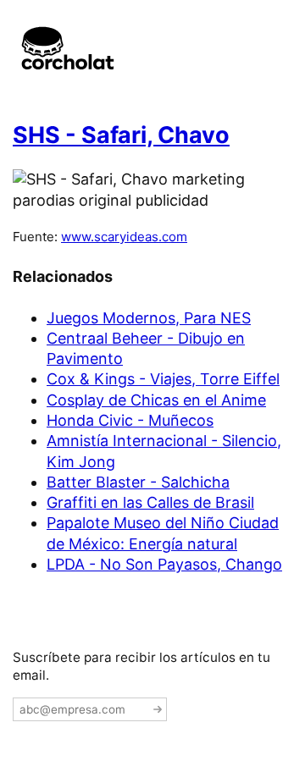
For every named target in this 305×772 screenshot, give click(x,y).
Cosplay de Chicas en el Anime (156, 400)
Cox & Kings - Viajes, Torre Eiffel (163, 379)
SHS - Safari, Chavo (121, 135)
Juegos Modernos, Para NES (149, 318)
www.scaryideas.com (124, 237)
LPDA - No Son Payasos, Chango (164, 564)
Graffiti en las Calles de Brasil (150, 502)
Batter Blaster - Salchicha (138, 482)
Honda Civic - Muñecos (130, 420)
